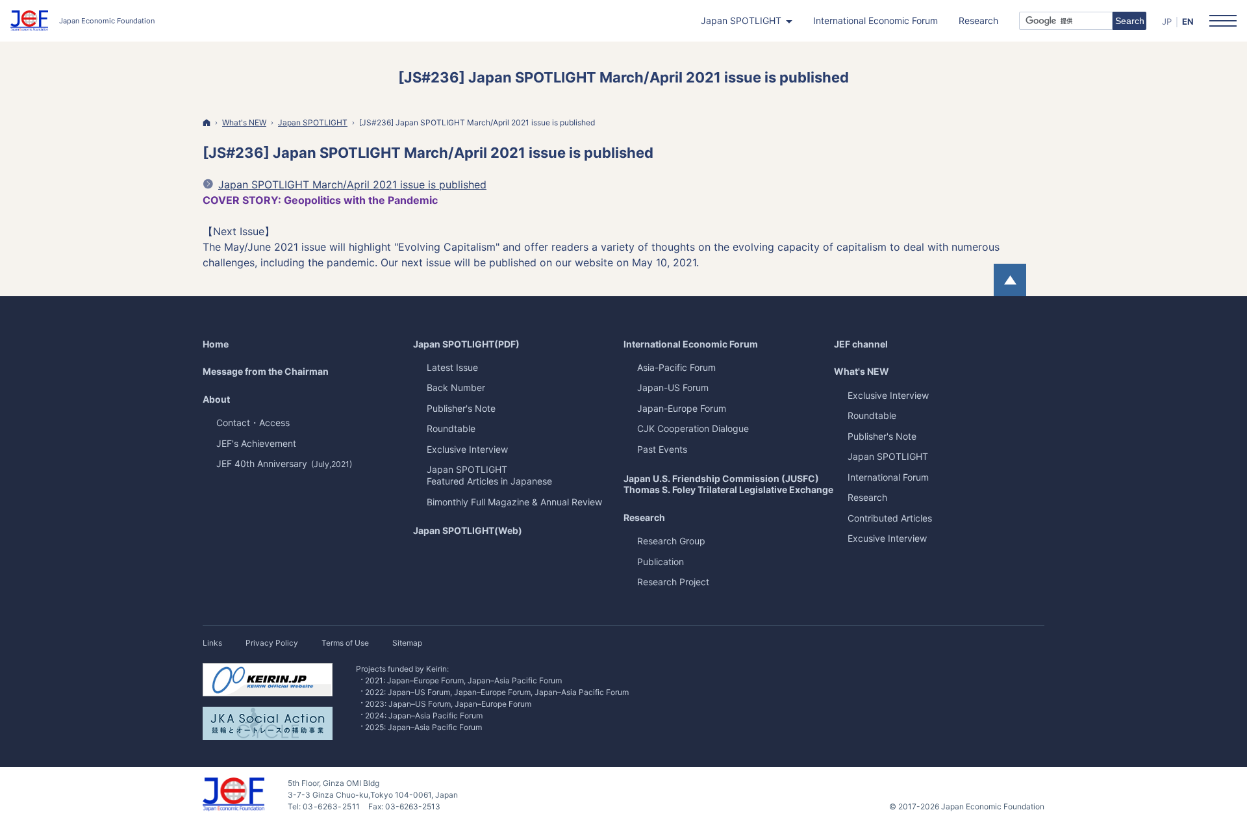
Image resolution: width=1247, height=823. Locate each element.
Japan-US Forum (673, 387)
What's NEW (861, 371)
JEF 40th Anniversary (284, 463)
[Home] (206, 122)
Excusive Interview (887, 538)
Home (216, 343)
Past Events (662, 449)
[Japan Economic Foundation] (82, 21)
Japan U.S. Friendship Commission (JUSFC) (728, 484)
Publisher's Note (882, 436)
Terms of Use (345, 643)
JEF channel (861, 343)
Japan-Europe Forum (681, 408)
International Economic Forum (691, 343)
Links (212, 643)
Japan (888, 456)
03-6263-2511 (331, 806)
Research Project (673, 581)
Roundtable (872, 415)
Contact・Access (253, 422)
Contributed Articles (890, 518)
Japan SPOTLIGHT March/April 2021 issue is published (352, 184)
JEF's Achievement (256, 443)
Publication (660, 561)
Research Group (671, 540)
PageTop (1010, 280)
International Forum (888, 477)
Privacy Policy (272, 643)
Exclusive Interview (888, 395)
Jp (1167, 21)
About (216, 399)
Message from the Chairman (266, 371)
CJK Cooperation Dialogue (693, 428)
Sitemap (407, 643)
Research (644, 517)
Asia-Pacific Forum (676, 367)
